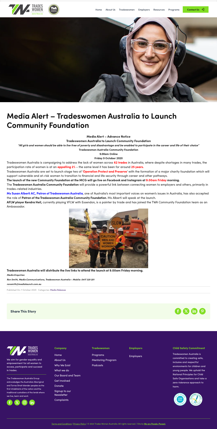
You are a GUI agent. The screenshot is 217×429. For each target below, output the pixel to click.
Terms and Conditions (62, 423)
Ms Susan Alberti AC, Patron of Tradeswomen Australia (45, 193)
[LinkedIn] (194, 311)
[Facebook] (178, 311)
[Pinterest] (202, 311)
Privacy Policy (79, 423)
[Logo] (26, 6)
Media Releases (58, 289)
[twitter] (17, 402)
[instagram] (24, 402)
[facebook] (10, 402)
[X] (186, 311)
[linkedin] (32, 402)
